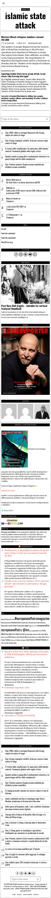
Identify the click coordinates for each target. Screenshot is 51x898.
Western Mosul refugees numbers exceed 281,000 (22, 38)
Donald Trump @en (18, 625)
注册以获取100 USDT (15, 206)
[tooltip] (16, 254)
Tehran (47, 637)
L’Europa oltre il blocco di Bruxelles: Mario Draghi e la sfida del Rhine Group (25, 816)
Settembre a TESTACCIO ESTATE (19, 715)
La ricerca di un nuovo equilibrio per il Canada (22, 849)
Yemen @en (12, 643)
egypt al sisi (32, 626)
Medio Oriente (4, 637)
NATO (10, 637)
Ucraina (12, 640)
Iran (41, 631)
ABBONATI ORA (8, 491)
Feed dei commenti (8, 237)
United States (40, 639)
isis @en (16, 634)
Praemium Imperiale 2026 (16, 687)
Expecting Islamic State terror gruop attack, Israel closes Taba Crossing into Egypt (23, 75)
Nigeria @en (16, 637)
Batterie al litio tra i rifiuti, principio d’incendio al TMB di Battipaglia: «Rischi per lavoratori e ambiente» (26, 654)
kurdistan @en (28, 634)
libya (46, 634)
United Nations (30, 640)
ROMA (27, 648)
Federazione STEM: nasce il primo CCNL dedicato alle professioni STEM (26, 192)
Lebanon (35, 634)
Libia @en (41, 634)
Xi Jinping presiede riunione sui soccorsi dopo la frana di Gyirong (26, 792)
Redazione (10, 43)
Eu (36, 626)
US (47, 640)
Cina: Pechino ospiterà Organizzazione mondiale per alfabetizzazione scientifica (24, 165)
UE (15, 640)
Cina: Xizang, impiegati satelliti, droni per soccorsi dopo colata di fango (26, 142)
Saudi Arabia (32, 637)
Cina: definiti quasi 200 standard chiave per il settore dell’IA (25, 863)
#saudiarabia (24, 622)
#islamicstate (15, 622)
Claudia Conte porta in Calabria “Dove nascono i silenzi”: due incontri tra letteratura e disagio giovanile (26, 584)
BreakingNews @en (35, 43)
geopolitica (35, 630)
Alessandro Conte (6, 625)
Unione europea (21, 640)
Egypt (27, 625)
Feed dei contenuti (8, 233)
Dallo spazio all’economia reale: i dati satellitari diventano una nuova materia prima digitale (27, 808)
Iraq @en (9, 634)
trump (3, 640)
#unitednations (33, 623)
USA (2, 643)
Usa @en (6, 643)
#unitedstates (41, 622)
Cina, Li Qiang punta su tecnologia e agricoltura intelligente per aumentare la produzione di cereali (24, 831)
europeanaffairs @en (15, 629)
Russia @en (24, 637)
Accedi (3, 228)
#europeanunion (6, 623)
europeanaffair (43, 625)
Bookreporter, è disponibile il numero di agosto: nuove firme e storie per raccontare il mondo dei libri (26, 553)
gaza (30, 631)
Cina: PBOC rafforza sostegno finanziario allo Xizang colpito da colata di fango (24, 134)
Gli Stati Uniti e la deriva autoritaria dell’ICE (23, 182)
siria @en (39, 637)
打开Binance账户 (13, 214)
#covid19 (3, 619)
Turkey (7, 639)
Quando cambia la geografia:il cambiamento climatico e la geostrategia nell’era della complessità (27, 157)
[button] (47, 119)
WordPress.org (7, 242)
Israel (22, 634)
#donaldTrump (10, 619)
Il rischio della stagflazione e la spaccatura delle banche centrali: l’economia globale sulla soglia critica (26, 150)
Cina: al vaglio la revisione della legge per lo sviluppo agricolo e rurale (25, 855)
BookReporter (27, 547)
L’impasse (9, 201)
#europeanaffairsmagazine (32, 618)
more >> (18, 541)
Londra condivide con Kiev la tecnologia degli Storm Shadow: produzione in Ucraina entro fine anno (25, 800)
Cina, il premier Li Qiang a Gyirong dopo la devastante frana (25, 824)
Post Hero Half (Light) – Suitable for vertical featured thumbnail (24, 307)
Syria (43, 637)
